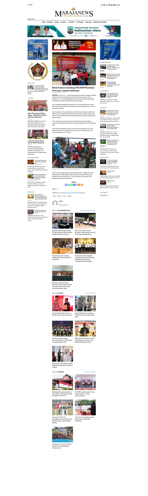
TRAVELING (88, 22)
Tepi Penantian (111, 171)
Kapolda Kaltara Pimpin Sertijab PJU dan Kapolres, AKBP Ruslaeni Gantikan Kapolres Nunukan (62, 232)
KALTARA (63, 22)
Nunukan (69, 196)
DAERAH (56, 22)
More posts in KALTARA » (90, 293)
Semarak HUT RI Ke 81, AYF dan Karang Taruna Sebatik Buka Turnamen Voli (61, 446)
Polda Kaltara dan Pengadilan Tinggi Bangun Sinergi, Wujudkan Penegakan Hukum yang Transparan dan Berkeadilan (85, 258)
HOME (43, 22)
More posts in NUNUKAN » (90, 372)
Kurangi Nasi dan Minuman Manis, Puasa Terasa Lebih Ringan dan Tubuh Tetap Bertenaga (41, 197)
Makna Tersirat (111, 180)
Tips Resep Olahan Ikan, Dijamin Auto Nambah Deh (41, 162)
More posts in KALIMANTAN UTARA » (88, 210)
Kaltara (59, 196)
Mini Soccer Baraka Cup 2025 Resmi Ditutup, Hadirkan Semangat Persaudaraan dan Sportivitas (109, 142)
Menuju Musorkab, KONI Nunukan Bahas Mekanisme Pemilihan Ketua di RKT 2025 (113, 126)
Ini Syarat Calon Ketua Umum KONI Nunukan (36, 142)
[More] (82, 185)
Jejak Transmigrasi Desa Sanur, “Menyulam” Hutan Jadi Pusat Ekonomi (37, 115)
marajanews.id (62, 95)
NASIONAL (50, 22)
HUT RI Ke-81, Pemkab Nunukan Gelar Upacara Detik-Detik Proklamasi (84, 419)
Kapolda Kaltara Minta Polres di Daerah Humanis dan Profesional (62, 314)
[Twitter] (68, 185)
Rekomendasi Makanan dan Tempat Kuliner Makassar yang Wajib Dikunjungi (40, 176)
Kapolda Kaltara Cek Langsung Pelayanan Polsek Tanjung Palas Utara (85, 315)
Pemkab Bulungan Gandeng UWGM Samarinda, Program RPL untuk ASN (62, 257)
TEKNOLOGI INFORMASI (99, 22)
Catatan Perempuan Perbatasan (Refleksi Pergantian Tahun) (112, 161)
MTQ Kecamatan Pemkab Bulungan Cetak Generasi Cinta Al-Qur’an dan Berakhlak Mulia (85, 232)
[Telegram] (76, 185)
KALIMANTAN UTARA (65, 192)
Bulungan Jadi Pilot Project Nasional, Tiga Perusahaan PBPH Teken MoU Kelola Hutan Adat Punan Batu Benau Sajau (62, 285)
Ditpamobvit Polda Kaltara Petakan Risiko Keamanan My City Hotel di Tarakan (62, 365)
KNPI (64, 196)
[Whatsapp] (71, 185)
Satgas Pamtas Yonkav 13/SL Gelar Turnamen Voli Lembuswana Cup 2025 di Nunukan (113, 112)
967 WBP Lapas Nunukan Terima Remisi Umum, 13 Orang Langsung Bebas (85, 394)
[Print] (79, 185)
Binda (54, 196)
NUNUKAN (82, 192)
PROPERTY (72, 22)
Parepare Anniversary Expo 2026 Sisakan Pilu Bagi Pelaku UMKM (113, 95)
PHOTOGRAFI (80, 22)
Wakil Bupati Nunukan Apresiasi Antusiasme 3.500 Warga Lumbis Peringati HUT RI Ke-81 (62, 394)
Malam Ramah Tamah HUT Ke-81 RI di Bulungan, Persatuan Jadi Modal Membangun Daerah (85, 340)
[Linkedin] (74, 185)
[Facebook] (66, 185)
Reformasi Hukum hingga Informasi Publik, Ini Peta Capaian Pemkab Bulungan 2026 (62, 340)
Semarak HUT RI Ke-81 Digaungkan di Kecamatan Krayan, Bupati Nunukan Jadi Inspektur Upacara (62, 420)
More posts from (63, 205)
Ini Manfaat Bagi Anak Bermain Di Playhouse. (40, 211)
